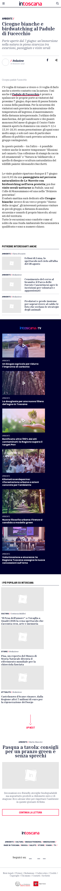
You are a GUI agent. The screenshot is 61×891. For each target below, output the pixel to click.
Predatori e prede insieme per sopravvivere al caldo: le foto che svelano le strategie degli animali (42, 305)
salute (33, 845)
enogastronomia (34, 842)
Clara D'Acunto (19, 253)
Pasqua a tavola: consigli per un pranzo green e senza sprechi (30, 751)
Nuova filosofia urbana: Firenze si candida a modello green (22, 521)
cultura (20, 842)
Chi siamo (25, 876)
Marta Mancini (35, 742)
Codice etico (42, 873)
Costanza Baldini (18, 613)
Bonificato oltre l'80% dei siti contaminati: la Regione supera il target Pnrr (22, 441)
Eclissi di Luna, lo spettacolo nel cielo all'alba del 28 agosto (41, 261)
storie (42, 845)
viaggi (49, 845)
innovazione (49, 842)
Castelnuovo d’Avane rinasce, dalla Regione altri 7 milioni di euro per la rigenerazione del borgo (22, 699)
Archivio (46, 876)
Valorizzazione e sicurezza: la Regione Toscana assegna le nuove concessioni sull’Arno (23, 560)
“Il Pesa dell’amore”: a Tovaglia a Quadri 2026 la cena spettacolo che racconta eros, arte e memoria (22, 620)
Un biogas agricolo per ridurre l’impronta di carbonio (20, 365)
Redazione (18, 60)
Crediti (53, 873)
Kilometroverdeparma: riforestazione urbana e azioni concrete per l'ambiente (20, 482)
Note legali (8, 873)
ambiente (10, 842)
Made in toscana (12, 845)
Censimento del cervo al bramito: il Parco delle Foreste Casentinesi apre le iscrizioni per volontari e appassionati (41, 285)
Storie (4, 651)
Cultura (5, 613)
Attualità (6, 692)
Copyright (14, 876)
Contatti (36, 876)
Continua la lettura (30, 812)
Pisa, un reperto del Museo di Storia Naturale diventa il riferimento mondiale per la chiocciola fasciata (19, 660)
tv (55, 845)
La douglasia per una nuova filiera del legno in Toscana (23, 403)
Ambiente (7, 18)
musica (25, 845)
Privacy (18, 873)
